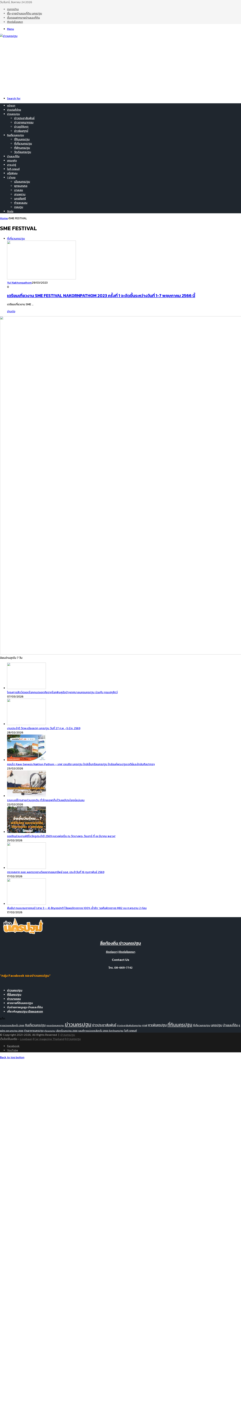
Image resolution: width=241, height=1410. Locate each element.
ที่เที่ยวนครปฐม (23, 143)
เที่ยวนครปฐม (49, 1030)
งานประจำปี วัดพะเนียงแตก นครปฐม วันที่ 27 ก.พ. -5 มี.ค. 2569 (43, 728)
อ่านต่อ (11, 311)
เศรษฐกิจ (12, 161)
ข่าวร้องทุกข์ (21, 131)
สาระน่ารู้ (11, 165)
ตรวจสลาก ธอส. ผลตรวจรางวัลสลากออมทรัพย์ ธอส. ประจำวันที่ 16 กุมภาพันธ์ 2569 (55, 872)
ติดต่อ (10, 211)
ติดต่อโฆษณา (15, 22)
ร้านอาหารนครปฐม (34, 1031)
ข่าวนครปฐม (13, 114)
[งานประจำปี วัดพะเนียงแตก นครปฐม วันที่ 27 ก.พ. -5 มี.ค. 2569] (26, 724)
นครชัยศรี (20, 198)
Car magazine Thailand (49, 1039)
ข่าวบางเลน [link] (14, 999)
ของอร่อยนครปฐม (55, 1025)
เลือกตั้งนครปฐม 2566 (67, 1030)
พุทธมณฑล (20, 186)
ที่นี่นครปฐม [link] (14, 994)
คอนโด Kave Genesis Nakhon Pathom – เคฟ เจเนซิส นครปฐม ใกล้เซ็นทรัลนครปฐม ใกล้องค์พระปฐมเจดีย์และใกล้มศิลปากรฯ (81, 764)
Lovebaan (26, 1039)
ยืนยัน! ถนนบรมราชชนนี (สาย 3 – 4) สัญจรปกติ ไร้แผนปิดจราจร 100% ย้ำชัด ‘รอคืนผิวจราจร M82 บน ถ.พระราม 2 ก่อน (77, 908)
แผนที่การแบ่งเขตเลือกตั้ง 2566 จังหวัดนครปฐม (100, 1030)
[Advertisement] (120, 64)
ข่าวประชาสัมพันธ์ (24, 118)
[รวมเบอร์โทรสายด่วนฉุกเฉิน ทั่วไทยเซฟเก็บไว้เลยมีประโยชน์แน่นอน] (26, 796)
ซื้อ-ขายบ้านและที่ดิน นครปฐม (24, 13)
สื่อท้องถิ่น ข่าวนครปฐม (120, 943)
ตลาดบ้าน (13, 9)
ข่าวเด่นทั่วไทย (14, 110)
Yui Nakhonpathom (19, 282)
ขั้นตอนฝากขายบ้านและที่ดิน (23, 18)
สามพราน (19, 194)
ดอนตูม (18, 207)
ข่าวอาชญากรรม (24, 122)
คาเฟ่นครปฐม (157, 1025)
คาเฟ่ (144, 1025)
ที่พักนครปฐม (22, 148)
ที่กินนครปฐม (22, 139)
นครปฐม (216, 1025)
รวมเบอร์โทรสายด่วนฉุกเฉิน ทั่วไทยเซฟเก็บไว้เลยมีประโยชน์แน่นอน (46, 800)
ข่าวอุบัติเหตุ (21, 126)
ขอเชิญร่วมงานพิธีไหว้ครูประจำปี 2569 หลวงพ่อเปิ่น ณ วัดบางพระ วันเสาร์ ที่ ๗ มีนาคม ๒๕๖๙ (61, 836)
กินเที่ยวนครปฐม (15, 135)
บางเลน (18, 190)
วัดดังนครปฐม (22, 152)
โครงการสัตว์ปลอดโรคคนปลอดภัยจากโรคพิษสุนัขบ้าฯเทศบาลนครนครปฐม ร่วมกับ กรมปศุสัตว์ (62, 692)
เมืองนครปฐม (22, 181)
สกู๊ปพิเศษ (12, 173)
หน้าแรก (11, 106)
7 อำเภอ (11, 177)
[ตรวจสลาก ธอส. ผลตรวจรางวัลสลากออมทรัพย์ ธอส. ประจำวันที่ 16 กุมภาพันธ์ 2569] (26, 868)
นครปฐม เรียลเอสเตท (30, 1011)
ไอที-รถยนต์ (13, 169)
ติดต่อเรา (111, 952)
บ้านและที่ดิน (13, 156)
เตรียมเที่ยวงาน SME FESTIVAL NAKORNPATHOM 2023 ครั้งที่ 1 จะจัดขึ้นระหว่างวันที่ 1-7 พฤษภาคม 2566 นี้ (101, 295)
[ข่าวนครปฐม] (8, 36)
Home (4, 218)
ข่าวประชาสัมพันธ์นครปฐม (129, 1025)
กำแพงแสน (20, 203)
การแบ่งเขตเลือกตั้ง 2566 (12, 1025)
